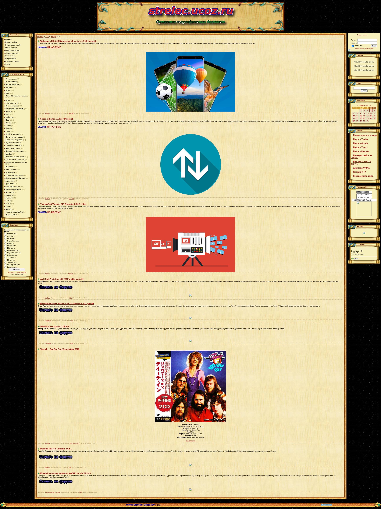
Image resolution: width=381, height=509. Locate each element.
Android (8, 126)
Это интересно (11, 79)
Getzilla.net (11, 236)
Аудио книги (10, 181)
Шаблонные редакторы (14, 140)
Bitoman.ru (11, 248)
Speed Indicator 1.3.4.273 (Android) (56, 119)
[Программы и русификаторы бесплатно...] (364, 216)
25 (371, 118)
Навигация (10, 167)
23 (364, 118)
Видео (8, 90)
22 (361, 118)
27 (354, 121)
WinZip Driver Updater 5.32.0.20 (54, 326)
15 (361, 116)
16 (364, 116)
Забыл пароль (359, 48)
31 (367, 121)
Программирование (13, 148)
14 (357, 116)
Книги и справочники (13, 189)
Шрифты (9, 154)
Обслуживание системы (15, 109)
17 (367, 116)
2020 (47, 37)
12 (374, 113)
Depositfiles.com (13, 241)
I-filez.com (11, 260)
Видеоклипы (10, 172)
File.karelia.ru (12, 234)
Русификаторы (11, 82)
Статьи (8, 201)
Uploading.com (12, 255)
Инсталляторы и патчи (14, 137)
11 (371, 113)
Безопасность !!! (12, 103)
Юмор (8, 131)
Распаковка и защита (14, 145)
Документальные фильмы (15, 178)
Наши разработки (12, 84)
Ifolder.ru (10, 243)
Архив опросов (21, 272)
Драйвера (9, 117)
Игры (7, 120)
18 (371, 116)
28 (357, 121)
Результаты (11, 272)
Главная (40, 37)
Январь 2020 (364, 105)
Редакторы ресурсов (13, 143)
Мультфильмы (11, 169)
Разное (8, 203)
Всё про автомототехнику (15, 159)
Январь (53, 37)
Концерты (9, 195)
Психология (10, 192)
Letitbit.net (11, 238)
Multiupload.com (13, 250)
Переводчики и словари (15, 151)
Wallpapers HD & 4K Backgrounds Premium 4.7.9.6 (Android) (68, 41)
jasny (356, 258)
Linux (7, 114)
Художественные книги (14, 175)
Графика (9, 87)
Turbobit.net (11, 262)
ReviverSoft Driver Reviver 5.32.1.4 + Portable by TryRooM (67, 304)
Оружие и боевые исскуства (16, 162)
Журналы (9, 198)
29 (361, 121)
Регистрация (369, 48)
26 (374, 118)
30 (364, 121)
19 (374, 116)
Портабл (9, 209)
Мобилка (9, 128)
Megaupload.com (13, 265)
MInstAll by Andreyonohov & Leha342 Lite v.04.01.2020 (65, 473)
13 (354, 116)
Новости (9, 111)
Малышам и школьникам (15, 157)
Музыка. (9, 123)
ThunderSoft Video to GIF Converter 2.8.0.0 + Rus (63, 204)
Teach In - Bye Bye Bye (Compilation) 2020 (59, 349)
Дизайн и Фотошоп (12, 134)
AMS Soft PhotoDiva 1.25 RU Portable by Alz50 (61, 279)
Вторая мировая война (14, 212)
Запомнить (358, 46)
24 (367, 118)
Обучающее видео (13, 186)
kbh (71, 298)
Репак (8, 206)
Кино (7, 93)
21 (357, 118)
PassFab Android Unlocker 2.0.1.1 (56, 449)
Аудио (8, 100)
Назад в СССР (11, 215)
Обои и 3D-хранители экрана (17, 96)
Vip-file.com (11, 246)
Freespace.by (12, 267)
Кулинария (10, 184)
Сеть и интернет (12, 106)
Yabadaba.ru (11, 257)
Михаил (71, 113)
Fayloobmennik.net (14, 253)
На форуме (190, 441)
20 (354, 118)
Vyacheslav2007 (75, 443)
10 (367, 113)
